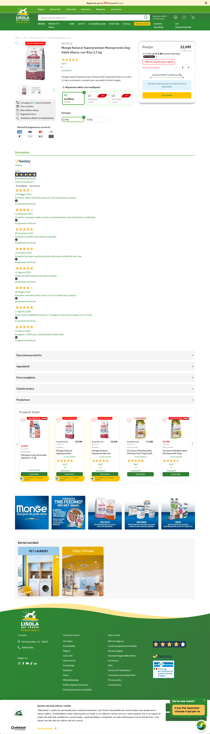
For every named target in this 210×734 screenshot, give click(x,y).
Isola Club (68, 656)
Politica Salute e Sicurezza (75, 685)
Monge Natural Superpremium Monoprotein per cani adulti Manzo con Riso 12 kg (69, 452)
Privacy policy (115, 680)
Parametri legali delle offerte (122, 656)
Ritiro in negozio (116, 641)
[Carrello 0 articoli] (193, 17)
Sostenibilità (69, 646)
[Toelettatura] (83, 571)
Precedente (21, 185)
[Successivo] (54, 90)
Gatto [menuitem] (81, 24)
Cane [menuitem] (71, 24)
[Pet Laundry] (38, 571)
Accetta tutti (186, 707)
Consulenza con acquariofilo (121, 675)
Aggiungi (34, 474)
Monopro (26, 452)
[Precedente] (16, 90)
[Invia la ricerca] (145, 17)
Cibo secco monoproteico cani (58, 38)
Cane (25, 38)
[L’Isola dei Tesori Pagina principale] (22, 14)
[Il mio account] (175, 17)
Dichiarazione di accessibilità (77, 690)
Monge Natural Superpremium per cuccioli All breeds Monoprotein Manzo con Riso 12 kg (104, 452)
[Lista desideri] (184, 17)
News (66, 675)
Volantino (86, 9)
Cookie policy (114, 685)
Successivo (34, 185)
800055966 (27, 647)
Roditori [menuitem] (114, 24)
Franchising (68, 665)
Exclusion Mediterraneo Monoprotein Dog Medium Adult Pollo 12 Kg (175, 452)
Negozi (41, 9)
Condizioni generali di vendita (122, 646)
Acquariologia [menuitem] (97, 24)
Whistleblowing (70, 680)
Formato (66, 112)
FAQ (110, 665)
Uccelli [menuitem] (127, 24)
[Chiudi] (206, 3)
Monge (67, 43)
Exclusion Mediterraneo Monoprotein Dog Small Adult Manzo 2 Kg (139, 452)
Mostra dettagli (45, 728)
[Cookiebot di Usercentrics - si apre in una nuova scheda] (18, 728)
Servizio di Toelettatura (119, 670)
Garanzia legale (115, 651)
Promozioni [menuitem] (142, 24)
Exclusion (132, 447)
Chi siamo (67, 641)
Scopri (121, 3)
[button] (24, 90)
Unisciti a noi (69, 661)
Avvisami (167, 95)
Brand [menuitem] (41, 24)
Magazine (100, 9)
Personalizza (184, 716)
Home (17, 38)
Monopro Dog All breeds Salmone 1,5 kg (34, 456)
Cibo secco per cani (37, 38)
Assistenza (116, 9)
